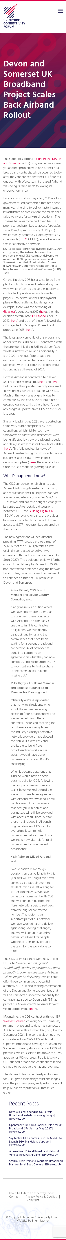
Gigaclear (9, 312)
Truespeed (39, 316)
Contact (14, 1196)
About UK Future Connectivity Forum (31, 1193)
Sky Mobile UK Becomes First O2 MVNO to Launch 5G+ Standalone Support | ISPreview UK (35, 1142)
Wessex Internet (14, 1021)
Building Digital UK (41, 511)
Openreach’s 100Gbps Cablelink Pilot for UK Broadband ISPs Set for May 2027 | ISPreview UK (36, 1128)
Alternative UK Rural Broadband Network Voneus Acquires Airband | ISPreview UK (34, 1153)
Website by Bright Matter (33, 1220)
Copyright (33, 1200)
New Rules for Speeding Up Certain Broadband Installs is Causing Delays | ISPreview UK (32, 1115)
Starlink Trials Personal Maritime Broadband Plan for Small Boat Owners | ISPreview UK (36, 1163)
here (43, 312)
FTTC (23, 239)
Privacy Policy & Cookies (41, 1196)
